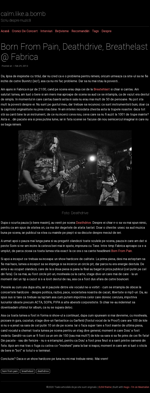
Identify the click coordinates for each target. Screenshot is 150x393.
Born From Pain (121, 251)
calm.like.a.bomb (23, 13)
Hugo (126, 387)
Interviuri (46, 31)
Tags (95, 31)
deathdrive (43, 371)
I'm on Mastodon (140, 387)
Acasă (5, 31)
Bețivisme (62, 31)
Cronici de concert (25, 31)
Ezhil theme (105, 387)
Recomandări (80, 31)
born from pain (10, 371)
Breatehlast (102, 89)
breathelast (28, 371)
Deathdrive (83, 223)
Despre (107, 31)
